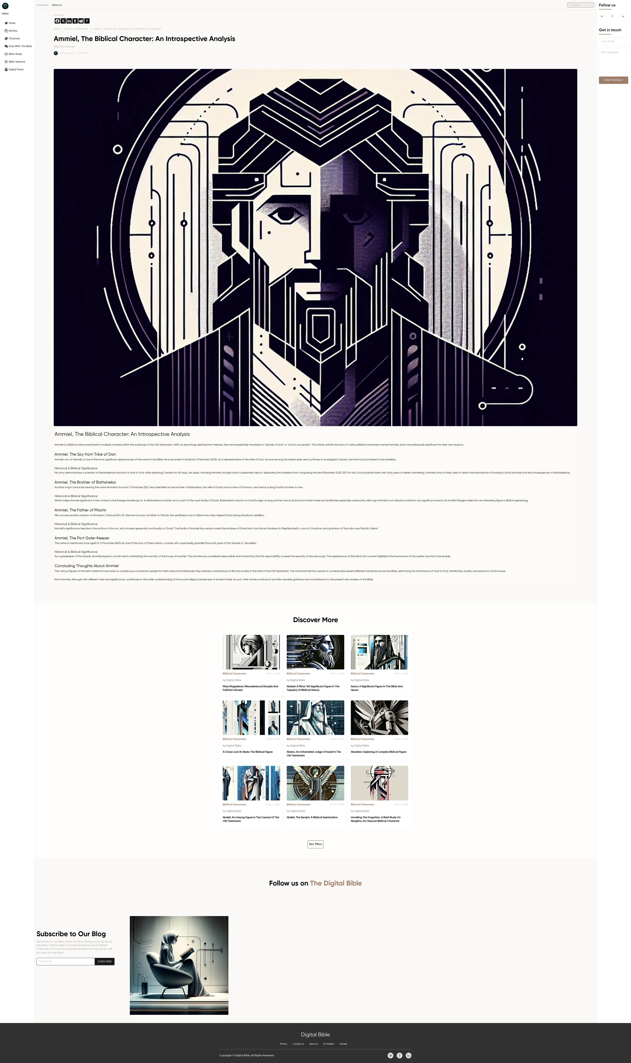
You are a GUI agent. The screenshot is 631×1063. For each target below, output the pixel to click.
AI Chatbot (328, 1044)
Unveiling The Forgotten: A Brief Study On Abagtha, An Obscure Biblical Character (376, 819)
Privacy (283, 1044)
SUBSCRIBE (105, 961)
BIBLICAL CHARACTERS (77, 29)
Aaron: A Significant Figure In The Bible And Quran (377, 688)
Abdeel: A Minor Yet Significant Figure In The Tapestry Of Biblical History (313, 688)
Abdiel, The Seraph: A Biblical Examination (312, 817)
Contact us (298, 1044)
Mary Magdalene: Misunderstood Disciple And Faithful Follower (251, 688)
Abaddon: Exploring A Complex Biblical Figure (378, 752)
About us (313, 1044)
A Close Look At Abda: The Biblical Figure (248, 752)
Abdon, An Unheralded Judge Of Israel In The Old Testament (314, 754)
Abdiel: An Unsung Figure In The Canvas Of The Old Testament (251, 819)
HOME (57, 29)
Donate (343, 1044)
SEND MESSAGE (613, 80)
